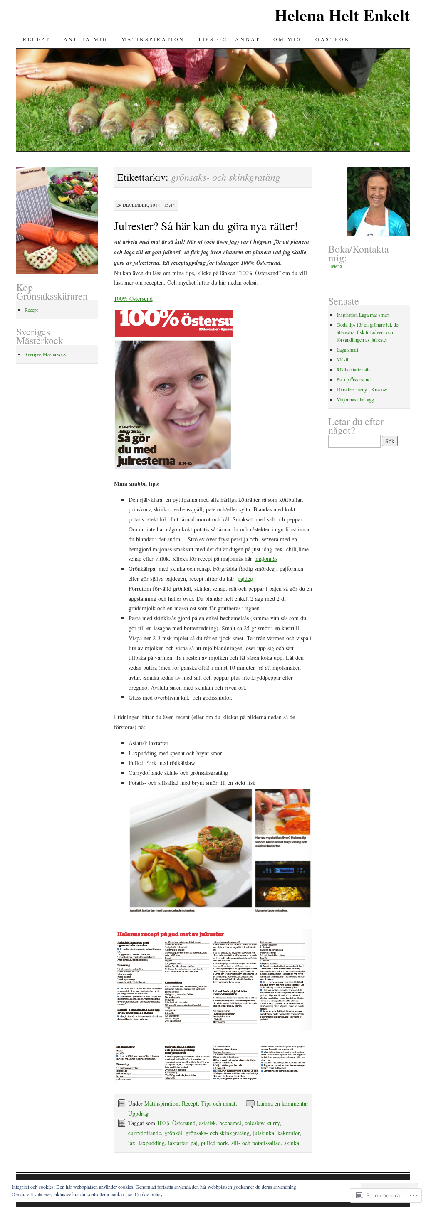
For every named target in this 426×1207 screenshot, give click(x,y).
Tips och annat (229, 39)
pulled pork (214, 1143)
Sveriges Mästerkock (45, 354)
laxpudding (152, 1143)
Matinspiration (153, 39)
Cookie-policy (149, 1194)
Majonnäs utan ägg (355, 399)
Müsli (342, 359)
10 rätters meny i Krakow (362, 389)
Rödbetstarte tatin (354, 369)
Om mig (287, 39)
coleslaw (254, 1123)
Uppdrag (138, 1113)
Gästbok (332, 39)
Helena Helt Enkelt (342, 14)
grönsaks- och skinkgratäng (218, 1133)
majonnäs (266, 559)
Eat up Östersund (354, 379)
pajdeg (245, 579)
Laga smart (347, 349)
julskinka (263, 1133)
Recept (36, 39)
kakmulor (288, 1133)
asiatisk (207, 1123)
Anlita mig (86, 39)
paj (194, 1143)
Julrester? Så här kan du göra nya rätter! (206, 226)
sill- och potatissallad (256, 1143)
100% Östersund (133, 298)
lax (131, 1143)
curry (273, 1123)
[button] (221, 852)
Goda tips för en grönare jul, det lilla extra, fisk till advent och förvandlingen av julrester (368, 332)
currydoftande (144, 1133)
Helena (335, 266)
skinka (291, 1143)
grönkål (173, 1133)
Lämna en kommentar (282, 1103)
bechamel (230, 1123)
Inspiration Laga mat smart (363, 314)
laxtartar (177, 1143)
